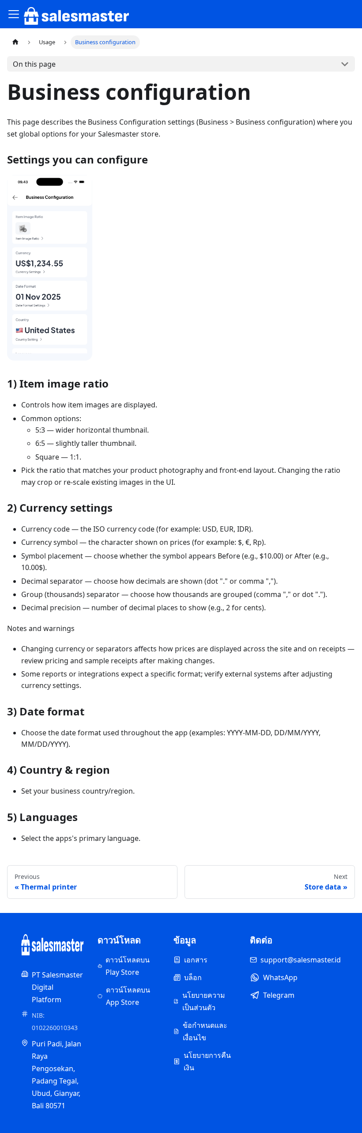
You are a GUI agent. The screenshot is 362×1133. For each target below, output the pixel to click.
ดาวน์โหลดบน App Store (128, 996)
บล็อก (193, 977)
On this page (34, 64)
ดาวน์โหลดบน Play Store (128, 966)
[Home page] (15, 42)
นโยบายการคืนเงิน (207, 1061)
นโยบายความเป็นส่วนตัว (203, 1001)
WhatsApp (280, 977)
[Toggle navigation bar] (13, 14)
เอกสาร (195, 960)
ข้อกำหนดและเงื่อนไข (205, 1031)
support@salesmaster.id (300, 960)
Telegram (278, 995)
